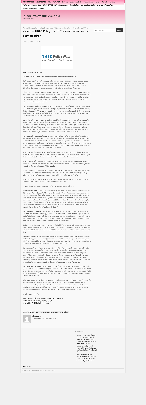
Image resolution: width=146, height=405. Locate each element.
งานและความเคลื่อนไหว (76, 2)
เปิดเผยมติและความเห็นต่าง (108, 2)
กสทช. (61, 312)
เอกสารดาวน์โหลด (36, 5)
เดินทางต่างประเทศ (63, 5)
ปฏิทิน (49, 2)
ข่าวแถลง (97, 2)
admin (31, 42)
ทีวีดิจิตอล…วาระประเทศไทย (30, 8)
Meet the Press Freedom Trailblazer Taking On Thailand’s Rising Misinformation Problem (86, 356)
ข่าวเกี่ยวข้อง (26, 5)
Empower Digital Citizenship (85, 361)
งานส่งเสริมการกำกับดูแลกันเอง (105, 5)
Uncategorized (28, 2)
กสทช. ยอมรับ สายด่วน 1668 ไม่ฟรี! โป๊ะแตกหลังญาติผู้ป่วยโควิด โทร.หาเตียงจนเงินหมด (86, 342)
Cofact (41, 8)
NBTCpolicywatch (44, 312)
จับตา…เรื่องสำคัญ (74, 5)
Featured (56, 2)
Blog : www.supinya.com (42, 16)
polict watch (54, 312)
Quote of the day (50, 5)
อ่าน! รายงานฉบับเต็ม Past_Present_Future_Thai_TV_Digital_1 (43, 298)
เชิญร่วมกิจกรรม (88, 2)
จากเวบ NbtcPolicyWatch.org (32, 72)
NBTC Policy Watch (33, 312)
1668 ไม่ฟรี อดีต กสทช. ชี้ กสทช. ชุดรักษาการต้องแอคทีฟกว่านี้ (86, 336)
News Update (41, 2)
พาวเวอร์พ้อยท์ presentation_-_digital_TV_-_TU (37, 301)
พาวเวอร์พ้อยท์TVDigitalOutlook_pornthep (36, 303)
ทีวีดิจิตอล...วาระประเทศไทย (62, 28)
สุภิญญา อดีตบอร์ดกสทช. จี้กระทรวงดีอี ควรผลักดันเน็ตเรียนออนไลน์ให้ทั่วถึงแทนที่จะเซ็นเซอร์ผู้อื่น (87, 349)
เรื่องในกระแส (65, 2)
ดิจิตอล (66, 312)
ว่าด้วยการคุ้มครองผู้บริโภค (88, 5)
